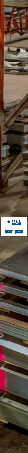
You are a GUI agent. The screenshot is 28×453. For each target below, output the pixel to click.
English (9, 231)
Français (19, 231)
